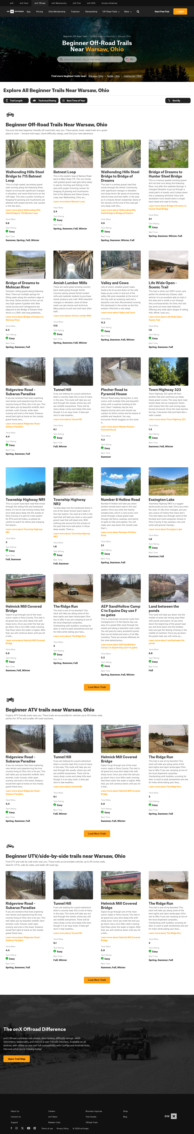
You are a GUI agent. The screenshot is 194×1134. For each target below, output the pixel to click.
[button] (16, 100)
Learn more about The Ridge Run (73, 625)
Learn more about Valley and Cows (121, 300)
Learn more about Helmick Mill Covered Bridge (25, 625)
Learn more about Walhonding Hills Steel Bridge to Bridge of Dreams (121, 191)
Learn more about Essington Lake (168, 516)
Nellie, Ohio (113, 76)
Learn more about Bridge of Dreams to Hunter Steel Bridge (168, 191)
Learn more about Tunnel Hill (73, 408)
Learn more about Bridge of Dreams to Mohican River (25, 300)
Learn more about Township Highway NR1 (25, 516)
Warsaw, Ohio (95, 76)
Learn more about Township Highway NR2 (73, 516)
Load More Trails (97, 687)
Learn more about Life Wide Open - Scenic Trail (168, 300)
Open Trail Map (16, 1058)
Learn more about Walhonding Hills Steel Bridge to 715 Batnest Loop (25, 191)
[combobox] (92, 59)
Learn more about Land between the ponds (168, 625)
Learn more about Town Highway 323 (168, 408)
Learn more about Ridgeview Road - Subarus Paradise (25, 408)
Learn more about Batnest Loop (73, 191)
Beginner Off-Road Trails (75, 36)
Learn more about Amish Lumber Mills (73, 300)
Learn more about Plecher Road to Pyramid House (121, 408)
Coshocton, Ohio (133, 76)
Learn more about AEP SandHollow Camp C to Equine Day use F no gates (121, 625)
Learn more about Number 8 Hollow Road (121, 516)
